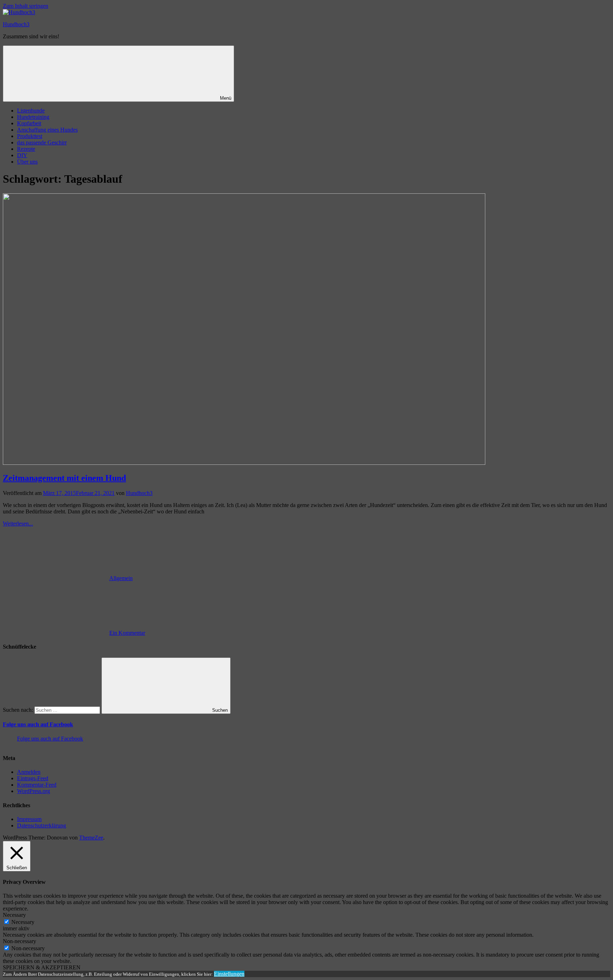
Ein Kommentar (127, 633)
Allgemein (121, 578)
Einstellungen (229, 974)
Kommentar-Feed (36, 785)
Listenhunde (31, 111)
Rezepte (26, 149)
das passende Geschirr (42, 142)
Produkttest (29, 136)
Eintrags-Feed (32, 778)
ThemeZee (91, 838)
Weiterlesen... (18, 524)
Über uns (27, 162)
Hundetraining (33, 117)
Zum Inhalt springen (25, 6)
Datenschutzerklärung (41, 825)
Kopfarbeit (29, 123)
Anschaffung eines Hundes (47, 130)
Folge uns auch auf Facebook (38, 724)
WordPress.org (33, 791)
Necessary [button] (14, 915)
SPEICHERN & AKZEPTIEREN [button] (42, 967)
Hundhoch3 (16, 24)
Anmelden (28, 772)
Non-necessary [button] (19, 941)
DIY (22, 155)
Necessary (22, 922)
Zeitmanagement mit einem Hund (64, 478)
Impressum (29, 819)
